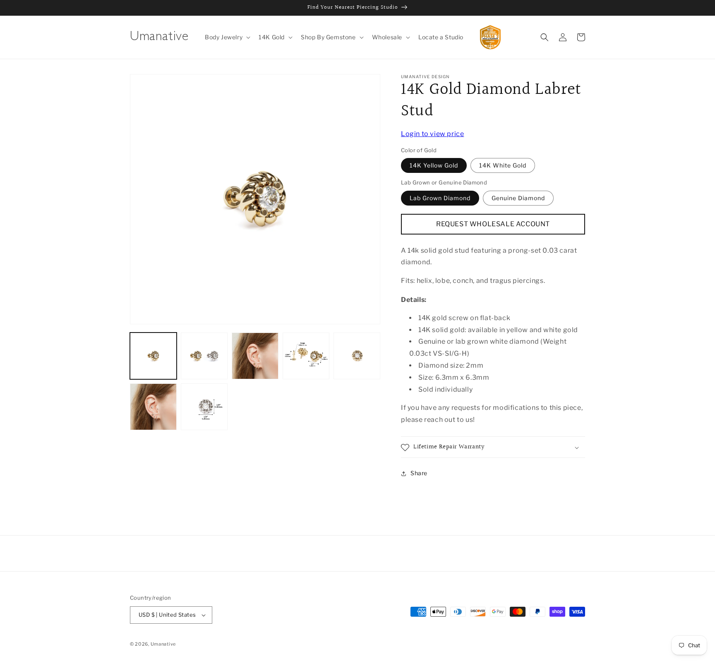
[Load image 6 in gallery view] (153, 406)
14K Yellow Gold (434, 165)
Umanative (163, 644)
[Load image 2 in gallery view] (204, 356)
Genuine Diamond (518, 197)
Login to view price (432, 134)
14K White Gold (502, 165)
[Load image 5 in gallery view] (357, 356)
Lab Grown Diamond (440, 197)
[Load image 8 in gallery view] (204, 406)
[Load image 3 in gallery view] (255, 356)
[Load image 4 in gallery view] (306, 356)
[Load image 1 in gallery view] (153, 356)
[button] (227, 37)
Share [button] (418, 473)
